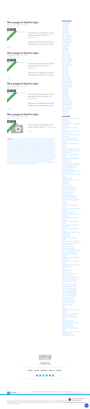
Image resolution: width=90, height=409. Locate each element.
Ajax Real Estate (15, 26)
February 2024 (66, 77)
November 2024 (67, 61)
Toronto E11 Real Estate (46, 159)
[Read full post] (17, 37)
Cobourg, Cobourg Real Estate (13, 143)
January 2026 (66, 37)
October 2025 (66, 43)
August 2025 (66, 45)
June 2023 (65, 92)
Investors (44, 370)
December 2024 (67, 59)
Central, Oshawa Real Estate (13, 142)
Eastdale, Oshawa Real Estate (34, 144)
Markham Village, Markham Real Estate (43, 149)
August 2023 (66, 88)
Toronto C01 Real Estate (69, 284)
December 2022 (67, 102)
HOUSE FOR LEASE (39, 147)
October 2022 (66, 106)
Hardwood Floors (67, 185)
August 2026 (66, 25)
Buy (50, 6)
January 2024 (66, 79)
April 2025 (65, 52)
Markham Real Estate (29, 149)
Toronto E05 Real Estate (15, 159)
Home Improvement (31, 147)
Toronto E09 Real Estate (36, 159)
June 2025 (65, 48)
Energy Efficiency (67, 178)
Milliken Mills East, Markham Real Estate (39, 150)
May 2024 (65, 72)
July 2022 (65, 111)
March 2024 (65, 75)
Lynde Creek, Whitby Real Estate (48, 148)
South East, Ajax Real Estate (36, 156)
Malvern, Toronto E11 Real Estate (13, 149)
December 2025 (67, 39)
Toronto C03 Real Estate (69, 286)
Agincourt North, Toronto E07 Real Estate (21, 138)
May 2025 (65, 50)
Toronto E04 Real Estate (69, 290)
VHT (41, 160)
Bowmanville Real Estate (15, 141)
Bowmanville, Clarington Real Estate (28, 141)
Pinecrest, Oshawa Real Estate (13, 154)
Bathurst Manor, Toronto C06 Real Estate (46, 138)
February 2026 (66, 36)
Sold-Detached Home (18, 156)
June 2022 (65, 113)
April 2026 (65, 32)
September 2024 (67, 65)
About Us (51, 370)
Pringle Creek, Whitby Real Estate (36, 154)
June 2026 (65, 28)
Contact (59, 370)
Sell (56, 6)
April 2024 (65, 74)
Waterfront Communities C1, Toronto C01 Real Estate (27, 161)
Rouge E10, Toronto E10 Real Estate (19, 155)
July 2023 (65, 90)
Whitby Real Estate (34, 162)
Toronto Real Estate (68, 299)
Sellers (48, 155)
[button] (50, 6)
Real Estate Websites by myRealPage (74, 393)
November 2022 (67, 104)
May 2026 (65, 30)
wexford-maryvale (68, 320)
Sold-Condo (10, 156)
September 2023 (67, 86)
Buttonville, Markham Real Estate (43, 141)
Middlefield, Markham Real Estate (23, 150)
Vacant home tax (35, 160)
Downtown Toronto (24, 144)
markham (23, 149)
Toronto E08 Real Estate (26, 159)
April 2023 (65, 95)
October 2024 (66, 63)
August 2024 (66, 66)
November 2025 (67, 41)
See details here (50, 127)
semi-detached (53, 155)
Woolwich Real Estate (68, 335)
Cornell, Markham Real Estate (41, 143)
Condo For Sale (31, 143)
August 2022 (66, 110)
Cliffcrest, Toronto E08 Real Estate (46, 142)
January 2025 (66, 57)
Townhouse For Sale (27, 160)
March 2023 (65, 97)
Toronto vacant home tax (17, 160)
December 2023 (67, 81)
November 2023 (67, 83)
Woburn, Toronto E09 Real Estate (46, 162)
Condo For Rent (24, 143)
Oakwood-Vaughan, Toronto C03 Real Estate (25, 153)
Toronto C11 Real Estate (69, 288)
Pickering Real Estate (48, 153)
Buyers (51, 141)
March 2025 (65, 54)
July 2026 (65, 27)
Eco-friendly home (45, 144)
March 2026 (65, 34)
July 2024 (65, 68)
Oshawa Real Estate (40, 153)
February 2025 (66, 55)
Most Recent (65, 23)
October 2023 (66, 84)
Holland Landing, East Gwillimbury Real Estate (16, 147)
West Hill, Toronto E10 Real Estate (45, 161)
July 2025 (65, 46)
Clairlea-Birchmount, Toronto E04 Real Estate (29, 142)
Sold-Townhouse (26, 156)
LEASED (39, 148)
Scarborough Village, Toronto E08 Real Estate (36, 155)
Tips (63, 283)
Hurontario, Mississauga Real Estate (30, 148)
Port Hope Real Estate (24, 154)
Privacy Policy (79, 391)
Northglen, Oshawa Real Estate (71, 241)
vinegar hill (44, 160)
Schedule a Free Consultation (78, 6)
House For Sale (47, 147)
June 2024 (65, 70)
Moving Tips (65, 236)
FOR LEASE (65, 183)
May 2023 (65, 93)
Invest (64, 6)
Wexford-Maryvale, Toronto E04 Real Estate (21, 162)
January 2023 (66, 101)
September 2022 (67, 108)
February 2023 (66, 99)
